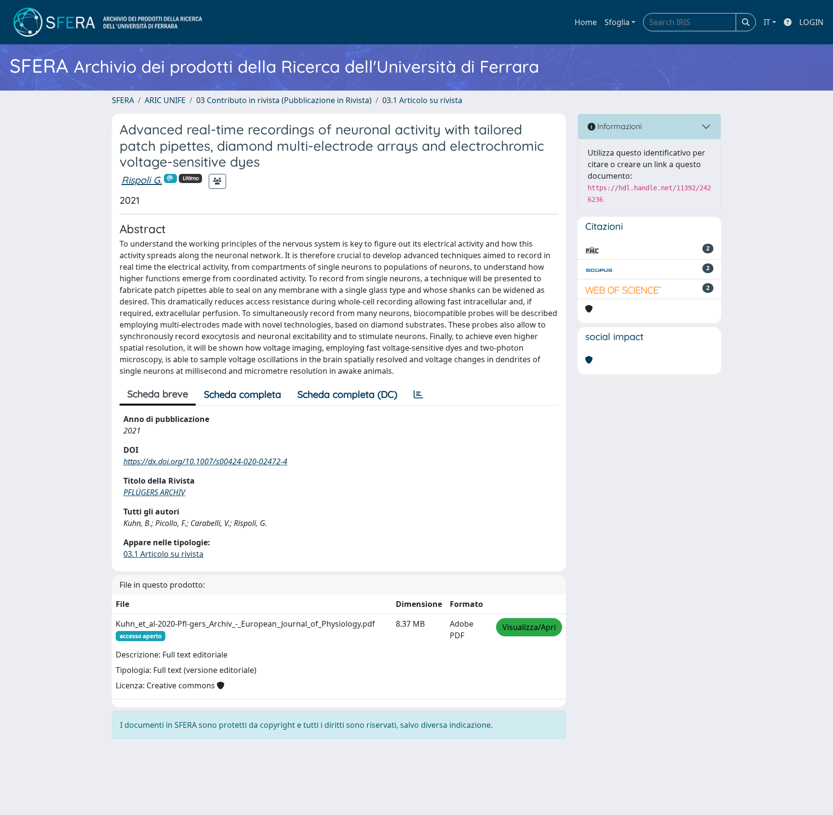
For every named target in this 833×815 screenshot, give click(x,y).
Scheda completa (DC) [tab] (347, 394)
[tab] (418, 394)
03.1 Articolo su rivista (422, 100)
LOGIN (811, 22)
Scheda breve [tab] (157, 394)
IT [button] (767, 22)
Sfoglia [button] (617, 22)
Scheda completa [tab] (242, 394)
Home (586, 22)
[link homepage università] (108, 22)
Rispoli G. (141, 180)
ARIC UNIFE (165, 100)
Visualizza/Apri (529, 627)
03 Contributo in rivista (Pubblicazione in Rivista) (284, 100)
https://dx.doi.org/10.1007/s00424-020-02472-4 (205, 461)
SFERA (123, 100)
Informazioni (618, 126)
